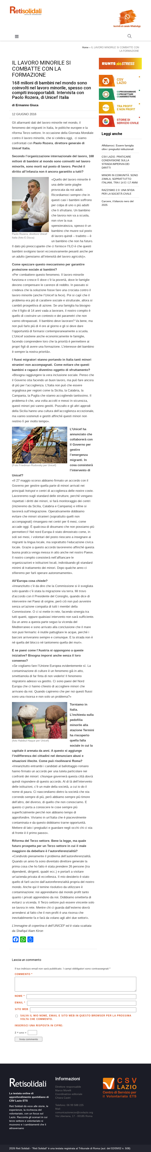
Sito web (21, 1009)
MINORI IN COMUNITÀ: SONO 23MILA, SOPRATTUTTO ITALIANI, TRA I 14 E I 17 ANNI (120, 179)
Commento (23, 974)
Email (20, 1002)
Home (85, 47)
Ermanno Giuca (27, 105)
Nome (20, 996)
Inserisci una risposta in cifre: (39, 1025)
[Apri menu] (17, 37)
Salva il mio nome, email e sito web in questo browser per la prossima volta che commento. (75, 1017)
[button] (129, 37)
